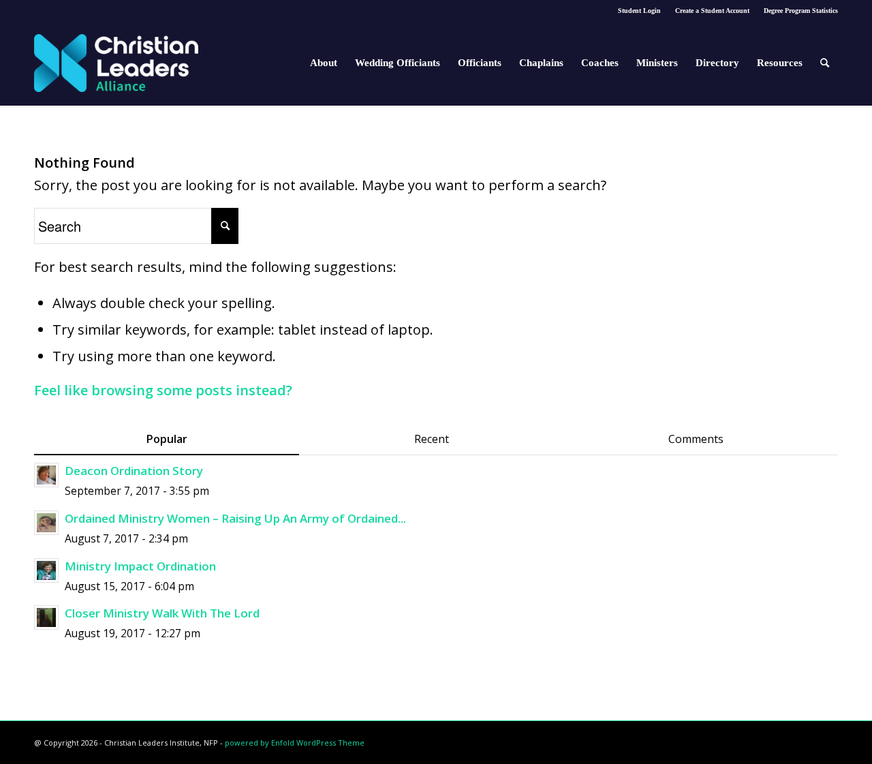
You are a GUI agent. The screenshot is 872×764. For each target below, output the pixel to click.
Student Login (639, 10)
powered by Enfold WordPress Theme (294, 742)
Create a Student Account (712, 10)
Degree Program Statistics (801, 10)
